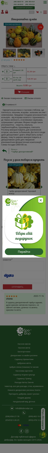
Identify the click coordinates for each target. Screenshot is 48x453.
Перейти (24, 252)
